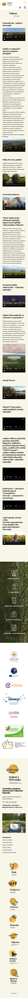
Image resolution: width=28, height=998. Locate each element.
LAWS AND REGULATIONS (9, 852)
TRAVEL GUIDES (6, 847)
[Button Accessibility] (25, 10)
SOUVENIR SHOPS (7, 842)
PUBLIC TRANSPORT (7, 845)
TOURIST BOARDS (7, 850)
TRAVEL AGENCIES (7, 840)
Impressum (14, 993)
